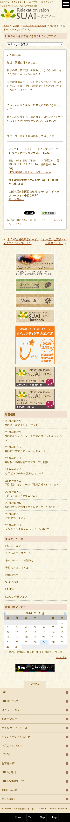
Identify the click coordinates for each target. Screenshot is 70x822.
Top (54, 817)
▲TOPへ (35, 684)
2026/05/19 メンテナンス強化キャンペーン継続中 (27, 527)
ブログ (16, 25)
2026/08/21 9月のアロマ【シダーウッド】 (23, 422)
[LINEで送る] (48, 212)
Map (42, 817)
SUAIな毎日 (12, 582)
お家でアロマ (13, 545)
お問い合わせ (9, 790)
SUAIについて (10, 701)
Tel (30, 817)
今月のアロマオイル (17, 567)
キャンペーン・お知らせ (34, 25)
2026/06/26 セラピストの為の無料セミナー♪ (24, 471)
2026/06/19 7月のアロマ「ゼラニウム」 (21, 493)
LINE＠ (9, 589)
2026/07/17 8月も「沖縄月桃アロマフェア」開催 (27, 460)
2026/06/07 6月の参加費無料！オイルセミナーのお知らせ (32, 504)
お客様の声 (11, 574)
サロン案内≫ (16, 199)
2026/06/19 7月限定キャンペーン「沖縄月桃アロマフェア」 (33, 482)
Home (18, 817)
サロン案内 (8, 799)
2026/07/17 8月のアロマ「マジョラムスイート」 (27, 449)
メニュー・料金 (11, 710)
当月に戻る (61, 657)
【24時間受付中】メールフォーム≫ (30, 172)
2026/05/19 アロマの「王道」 (15, 516)
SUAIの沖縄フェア (16, 596)
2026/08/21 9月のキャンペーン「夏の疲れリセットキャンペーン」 (34, 436)
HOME (6, 25)
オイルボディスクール (18, 553)
